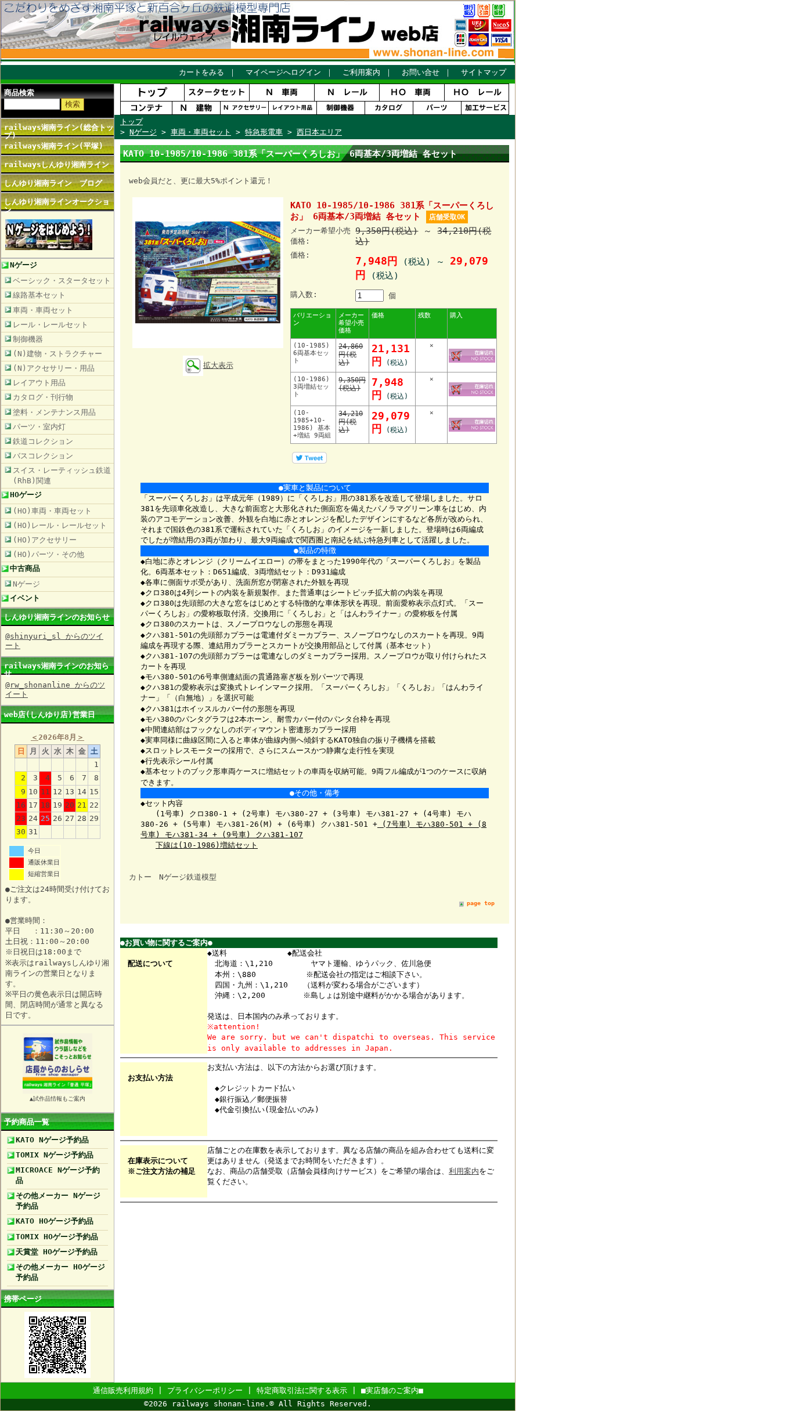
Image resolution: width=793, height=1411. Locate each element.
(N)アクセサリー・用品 (54, 368)
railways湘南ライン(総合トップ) (59, 131)
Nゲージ (23, 265)
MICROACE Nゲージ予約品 (58, 1175)
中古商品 (25, 568)
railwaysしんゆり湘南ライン (56, 164)
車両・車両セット (43, 310)
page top (481, 903)
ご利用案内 (361, 72)
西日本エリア (319, 132)
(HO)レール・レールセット (60, 525)
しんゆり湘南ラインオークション (57, 205)
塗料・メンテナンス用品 (54, 412)
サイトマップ (483, 72)
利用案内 (464, 1171)
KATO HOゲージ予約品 (54, 1221)
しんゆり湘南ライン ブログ (53, 183)
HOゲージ (26, 494)
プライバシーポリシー (205, 1390)
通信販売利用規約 (123, 1390)
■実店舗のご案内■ (392, 1390)
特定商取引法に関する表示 (302, 1390)
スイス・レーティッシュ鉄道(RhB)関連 (62, 475)
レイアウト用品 (39, 382)
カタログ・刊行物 (43, 397)
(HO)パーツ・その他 (48, 554)
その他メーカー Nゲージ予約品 (58, 1200)
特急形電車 (264, 132)
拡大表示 (218, 365)
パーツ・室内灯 (39, 426)
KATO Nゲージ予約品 (52, 1139)
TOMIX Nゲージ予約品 (54, 1154)
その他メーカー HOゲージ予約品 (60, 1272)
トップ (131, 121)
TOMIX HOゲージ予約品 (57, 1236)
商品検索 (19, 92)
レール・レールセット (50, 324)
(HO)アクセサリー (45, 540)
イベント (25, 598)
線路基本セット (39, 295)
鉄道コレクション (43, 441)
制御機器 (28, 339)
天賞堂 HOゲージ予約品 (57, 1251)
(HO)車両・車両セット (52, 510)
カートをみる (201, 72)
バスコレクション (43, 455)
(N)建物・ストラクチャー (57, 353)
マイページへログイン (283, 72)
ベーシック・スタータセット (62, 280)
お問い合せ (420, 72)
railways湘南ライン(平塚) (53, 146)
